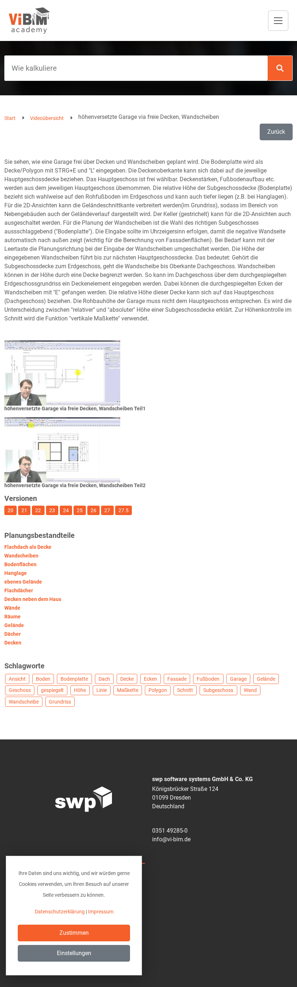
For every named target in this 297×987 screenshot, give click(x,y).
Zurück (276, 131)
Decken (12, 643)
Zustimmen (74, 932)
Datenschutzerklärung (60, 912)
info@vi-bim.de (171, 839)
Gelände (14, 625)
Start (10, 118)
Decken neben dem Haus (32, 599)
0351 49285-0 (170, 830)
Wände (12, 608)
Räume (12, 616)
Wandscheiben (21, 556)
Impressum (100, 912)
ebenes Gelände (23, 582)
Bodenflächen (20, 564)
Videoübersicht (47, 118)
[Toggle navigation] (278, 21)
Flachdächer (18, 590)
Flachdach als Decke (27, 547)
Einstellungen (74, 953)
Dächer (12, 634)
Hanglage (15, 573)
